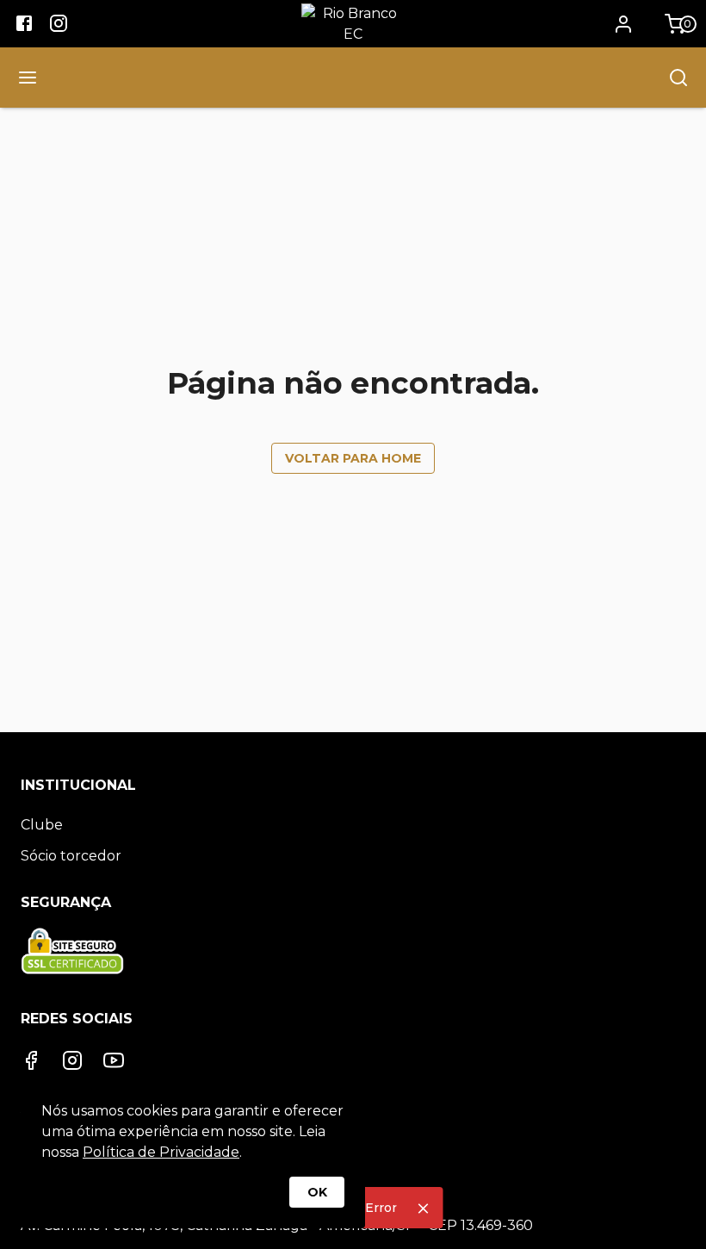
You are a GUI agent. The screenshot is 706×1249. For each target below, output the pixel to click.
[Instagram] (72, 1060)
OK (317, 1192)
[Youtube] (113, 1060)
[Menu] (27, 77)
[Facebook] (31, 1060)
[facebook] (24, 26)
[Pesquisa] (678, 77)
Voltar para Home (353, 458)
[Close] (424, 1208)
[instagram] (58, 26)
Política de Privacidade (161, 1152)
